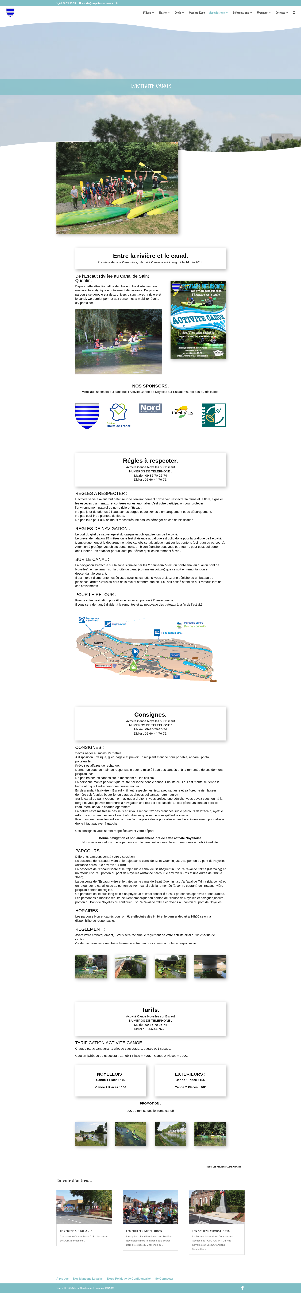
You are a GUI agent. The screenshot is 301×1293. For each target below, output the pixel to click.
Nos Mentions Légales (88, 1278)
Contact (280, 12)
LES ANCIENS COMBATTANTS (211, 1231)
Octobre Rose (197, 12)
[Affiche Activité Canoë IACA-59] (198, 358)
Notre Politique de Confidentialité (129, 1278)
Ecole (178, 12)
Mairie (163, 12)
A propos (62, 1278)
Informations (241, 12)
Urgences (262, 12)
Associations (217, 12)
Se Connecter (164, 1278)
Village (147, 12)
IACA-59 (109, 1288)
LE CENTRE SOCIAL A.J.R (76, 1231)
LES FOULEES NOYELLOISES (144, 1231)
